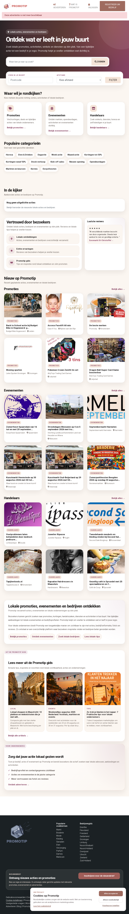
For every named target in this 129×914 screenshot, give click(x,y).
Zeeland (83, 857)
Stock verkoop (38, 162)
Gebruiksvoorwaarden (15, 897)
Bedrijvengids (86, 823)
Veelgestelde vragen (15, 903)
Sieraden (60, 842)
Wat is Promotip (74, 6)
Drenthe (83, 827)
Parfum (59, 851)
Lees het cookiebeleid (42, 906)
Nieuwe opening (77, 162)
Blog (19, 906)
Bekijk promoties (18, 636)
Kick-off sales (57, 162)
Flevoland (84, 830)
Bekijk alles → (118, 289)
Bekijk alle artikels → (18, 735)
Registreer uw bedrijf (112, 6)
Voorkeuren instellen (110, 906)
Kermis (34, 169)
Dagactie (42, 155)
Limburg (83, 842)
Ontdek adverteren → (18, 784)
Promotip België (29, 906)
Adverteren (59, 7)
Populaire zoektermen (61, 824)
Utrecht (83, 854)
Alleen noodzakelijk (111, 900)
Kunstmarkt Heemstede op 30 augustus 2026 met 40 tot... (21, 478)
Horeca (9, 155)
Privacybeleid (30, 900)
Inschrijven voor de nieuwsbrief (99, 876)
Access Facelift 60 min (59, 325)
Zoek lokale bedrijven (68, 636)
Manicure (60, 857)
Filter (113, 80)
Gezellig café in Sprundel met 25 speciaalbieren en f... (105, 582)
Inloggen (93, 7)
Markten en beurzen (15, 169)
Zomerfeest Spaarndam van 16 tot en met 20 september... (21, 428)
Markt (58, 829)
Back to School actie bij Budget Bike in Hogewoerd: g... (22, 326)
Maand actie (73, 155)
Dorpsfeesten (49, 169)
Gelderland (84, 836)
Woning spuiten (14, 370)
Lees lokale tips (92, 636)
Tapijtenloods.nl (14, 581)
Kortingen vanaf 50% (16, 162)
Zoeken (101, 61)
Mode (58, 836)
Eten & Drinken (25, 155)
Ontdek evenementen (42, 636)
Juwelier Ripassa (56, 534)
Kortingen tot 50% (93, 155)
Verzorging (61, 848)
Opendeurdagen (97, 162)
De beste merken (97, 325)
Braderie (60, 832)
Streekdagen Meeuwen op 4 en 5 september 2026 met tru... (64, 428)
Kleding (59, 839)
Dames (59, 854)
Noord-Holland (86, 848)
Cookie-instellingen (14, 900)
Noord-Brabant (86, 845)
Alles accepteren (111, 893)
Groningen (84, 839)
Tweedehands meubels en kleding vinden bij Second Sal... (105, 535)
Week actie (57, 155)
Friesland (84, 833)
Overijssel (84, 851)
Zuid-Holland (85, 860)
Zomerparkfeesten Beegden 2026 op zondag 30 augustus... (104, 478)
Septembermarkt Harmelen (103, 427)
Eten (58, 845)
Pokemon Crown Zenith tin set (63, 370)
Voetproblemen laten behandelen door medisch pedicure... (19, 537)
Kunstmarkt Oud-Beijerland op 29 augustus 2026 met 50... (64, 478)
